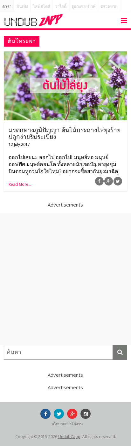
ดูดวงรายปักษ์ (84, 6)
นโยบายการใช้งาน (67, 424)
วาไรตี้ (60, 6)
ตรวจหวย (109, 6)
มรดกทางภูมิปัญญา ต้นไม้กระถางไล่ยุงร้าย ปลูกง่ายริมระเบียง (65, 133)
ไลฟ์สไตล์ (41, 6)
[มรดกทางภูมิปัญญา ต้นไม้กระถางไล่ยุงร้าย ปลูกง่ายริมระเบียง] (65, 55)
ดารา (6, 6)
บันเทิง (22, 6)
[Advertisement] (65, 279)
